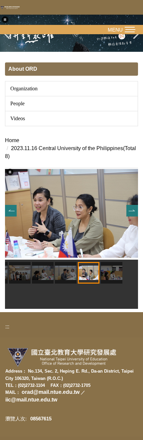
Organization (24, 88)
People (17, 103)
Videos (17, 118)
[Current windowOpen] (71, 213)
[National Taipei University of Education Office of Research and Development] (11, 7)
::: (7, 326)
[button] (5, 19)
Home (12, 140)
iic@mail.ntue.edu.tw (31, 399)
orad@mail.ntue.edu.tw (51, 392)
